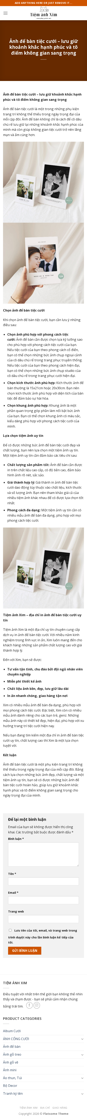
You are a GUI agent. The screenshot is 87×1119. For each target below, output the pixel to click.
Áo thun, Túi (12, 1078)
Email (13, 893)
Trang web (16, 911)
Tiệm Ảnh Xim (28, 1107)
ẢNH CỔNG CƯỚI (16, 1039)
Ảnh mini (9, 1070)
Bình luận (16, 839)
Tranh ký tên (13, 1093)
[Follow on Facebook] (29, 1005)
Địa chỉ (45, 1107)
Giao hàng (59, 1107)
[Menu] (5, 13)
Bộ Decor (10, 1085)
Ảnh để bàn (11, 1046)
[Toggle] (82, 1038)
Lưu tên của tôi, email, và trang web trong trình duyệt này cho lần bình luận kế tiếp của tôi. (42, 937)
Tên (12, 874)
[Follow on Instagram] (36, 1005)
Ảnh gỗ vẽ (10, 1062)
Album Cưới (12, 1031)
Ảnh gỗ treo (12, 1054)
